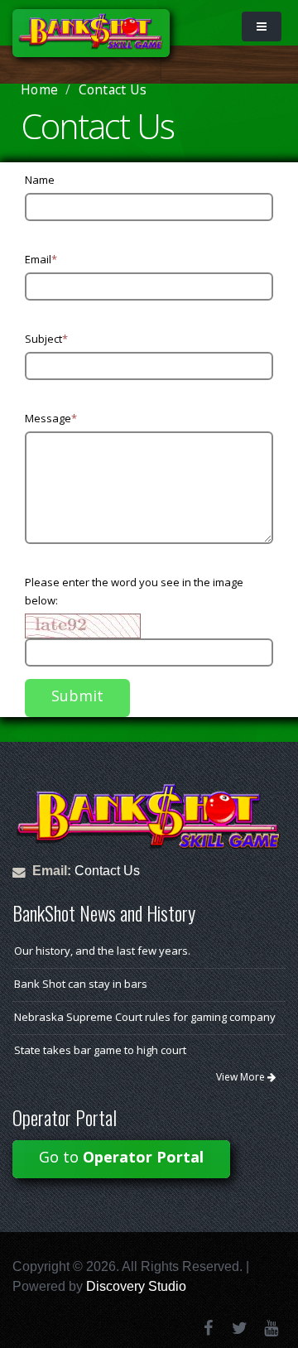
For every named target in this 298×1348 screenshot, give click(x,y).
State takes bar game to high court (100, 1049)
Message (51, 418)
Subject (46, 338)
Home (39, 89)
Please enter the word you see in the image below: (134, 591)
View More (241, 1077)
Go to (121, 1157)
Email (41, 259)
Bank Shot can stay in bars (80, 983)
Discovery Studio (136, 1286)
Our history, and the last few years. (102, 950)
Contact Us (107, 871)
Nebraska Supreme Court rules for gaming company (145, 1016)
